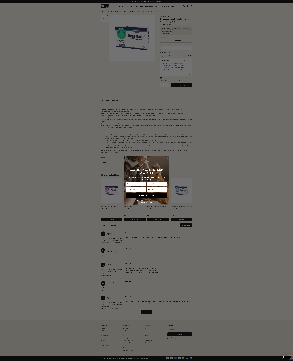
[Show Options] (166, 189)
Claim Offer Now (146, 195)
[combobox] (156, 189)
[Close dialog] (168, 158)
